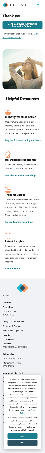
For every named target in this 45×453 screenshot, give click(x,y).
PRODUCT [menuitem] (7, 296)
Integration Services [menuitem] (11, 363)
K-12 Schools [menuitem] (8, 339)
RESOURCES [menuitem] (8, 366)
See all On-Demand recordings (20, 175)
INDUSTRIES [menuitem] (8, 315)
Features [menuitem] (6, 302)
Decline (23, 443)
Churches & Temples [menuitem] (11, 326)
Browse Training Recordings (19, 222)
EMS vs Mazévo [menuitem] (9, 311)
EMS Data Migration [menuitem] (11, 358)
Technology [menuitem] (7, 307)
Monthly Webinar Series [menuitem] (13, 373)
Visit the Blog (11, 268)
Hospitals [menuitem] (7, 335)
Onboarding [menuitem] (8, 354)
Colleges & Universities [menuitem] (13, 321)
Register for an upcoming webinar (22, 140)
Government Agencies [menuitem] (12, 330)
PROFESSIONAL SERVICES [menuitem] (14, 347)
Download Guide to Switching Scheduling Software (22, 25)
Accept (22, 436)
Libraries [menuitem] (6, 343)
